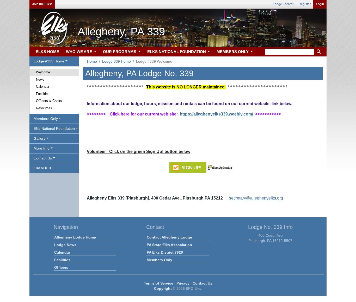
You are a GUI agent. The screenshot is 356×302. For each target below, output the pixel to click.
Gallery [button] (39, 138)
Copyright (163, 288)
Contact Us (202, 283)
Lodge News (65, 245)
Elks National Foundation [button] (54, 128)
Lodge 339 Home (116, 61)
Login (320, 4)
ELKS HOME (47, 51)
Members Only (159, 260)
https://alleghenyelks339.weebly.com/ (216, 114)
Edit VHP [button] (41, 168)
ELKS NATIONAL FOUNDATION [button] (177, 51)
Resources (44, 108)
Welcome (43, 72)
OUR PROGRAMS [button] (120, 51)
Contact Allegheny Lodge (169, 237)
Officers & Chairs (49, 101)
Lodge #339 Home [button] (49, 61)
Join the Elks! (42, 4)
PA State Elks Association (169, 245)
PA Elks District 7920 (165, 252)
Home (92, 61)
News (40, 79)
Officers (61, 267)
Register (305, 4)
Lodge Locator (283, 4)
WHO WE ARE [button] (79, 51)
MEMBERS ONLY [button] (233, 51)
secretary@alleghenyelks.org (256, 198)
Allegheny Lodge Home (75, 237)
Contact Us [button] (43, 158)
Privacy (182, 283)
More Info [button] (42, 148)
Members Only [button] (46, 119)
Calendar (42, 86)
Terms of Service (158, 283)
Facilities (43, 94)
